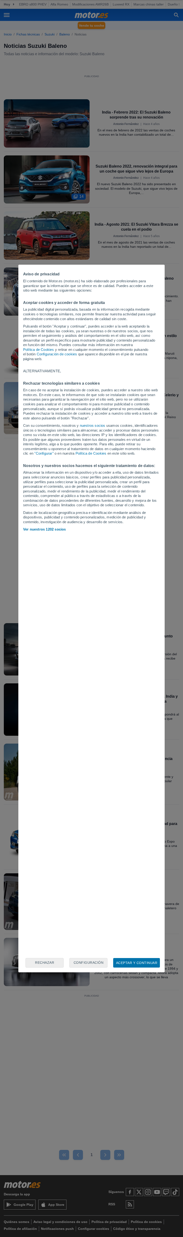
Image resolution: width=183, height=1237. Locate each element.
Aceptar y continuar (137, 963)
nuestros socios (92, 425)
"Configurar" (43, 453)
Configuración (89, 962)
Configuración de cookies (57, 354)
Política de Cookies (38, 350)
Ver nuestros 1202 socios (44, 529)
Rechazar (44, 962)
